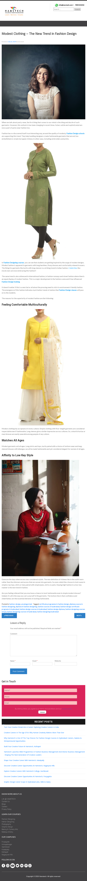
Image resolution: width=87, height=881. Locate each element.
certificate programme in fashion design (54, 604)
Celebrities (73, 268)
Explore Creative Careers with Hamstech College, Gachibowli (26, 771)
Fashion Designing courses (14, 262)
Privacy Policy (6, 809)
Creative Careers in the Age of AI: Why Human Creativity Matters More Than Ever (34, 732)
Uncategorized (26, 604)
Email (35, 661)
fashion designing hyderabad (48, 612)
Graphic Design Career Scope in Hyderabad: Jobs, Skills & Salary (27, 782)
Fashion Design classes (68, 290)
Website (58, 661)
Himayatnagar (7, 844)
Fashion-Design (15, 604)
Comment (13, 634)
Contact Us (6, 801)
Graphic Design (7, 827)
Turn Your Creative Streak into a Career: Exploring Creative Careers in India (31, 727)
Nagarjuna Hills (7, 855)
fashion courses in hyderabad (49, 607)
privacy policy (67, 709)
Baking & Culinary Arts (10, 829)
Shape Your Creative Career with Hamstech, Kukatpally (24, 760)
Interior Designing (8, 822)
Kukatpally (5, 850)
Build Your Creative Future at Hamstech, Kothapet (22, 746)
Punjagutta (5, 842)
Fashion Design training (11, 282)
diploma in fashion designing (26, 607)
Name (13, 661)
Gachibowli (6, 847)
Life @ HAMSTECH (9, 799)
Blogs (4, 804)
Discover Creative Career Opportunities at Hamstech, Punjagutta (28, 776)
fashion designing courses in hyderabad (21, 612)
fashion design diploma (56, 609)
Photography (6, 824)
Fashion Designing (8, 819)
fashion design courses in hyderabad (33, 609)
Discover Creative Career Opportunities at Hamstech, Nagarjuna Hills (29, 766)
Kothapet (5, 852)
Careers (4, 807)
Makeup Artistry (7, 832)
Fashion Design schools (75, 133)
